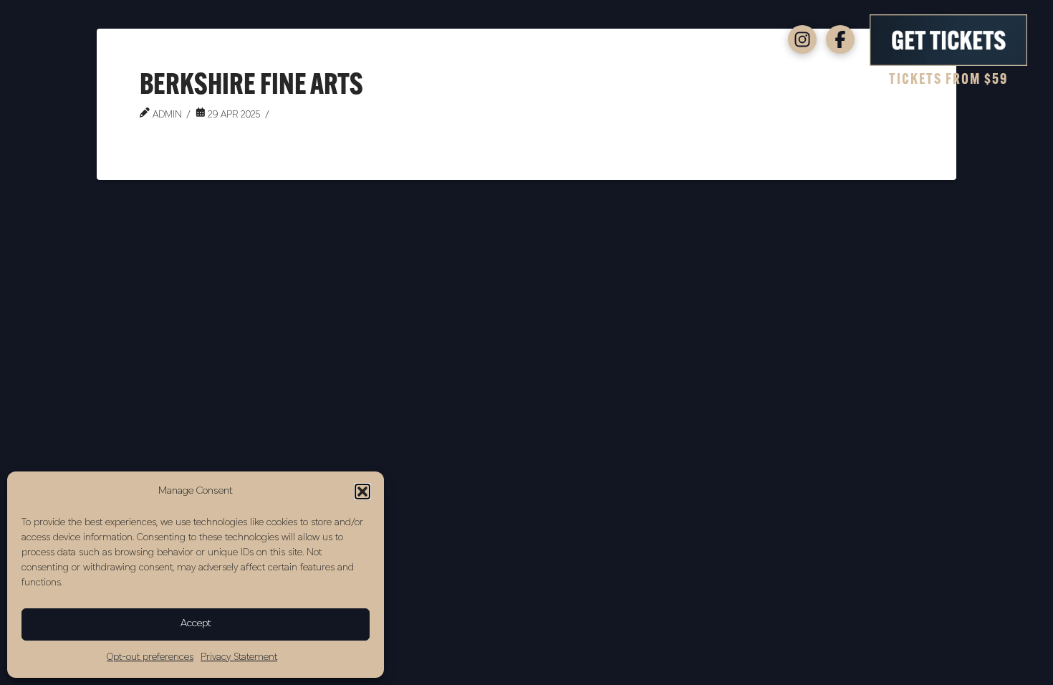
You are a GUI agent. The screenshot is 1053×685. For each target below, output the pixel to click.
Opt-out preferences (150, 657)
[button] (362, 491)
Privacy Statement (239, 657)
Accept (196, 623)
